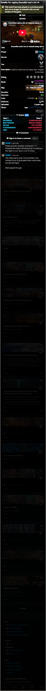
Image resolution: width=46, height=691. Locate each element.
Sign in (35, 138)
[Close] (43, 2)
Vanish (8, 155)
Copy (41, 98)
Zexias (41, 52)
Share (40, 111)
